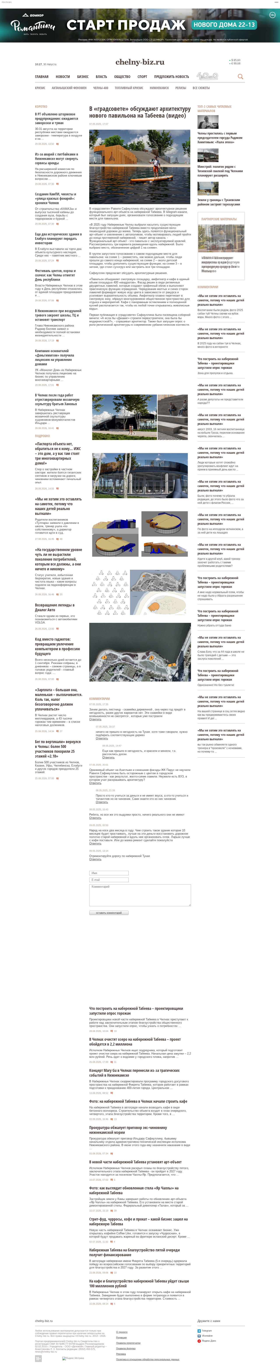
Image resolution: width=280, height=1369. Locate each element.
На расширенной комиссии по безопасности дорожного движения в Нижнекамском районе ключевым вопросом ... (58, 173)
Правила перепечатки (128, 1343)
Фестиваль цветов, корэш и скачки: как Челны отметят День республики (55, 275)
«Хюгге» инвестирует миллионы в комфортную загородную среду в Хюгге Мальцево (220, 264)
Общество (122, 76)
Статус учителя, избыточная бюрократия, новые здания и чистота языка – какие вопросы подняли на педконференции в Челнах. (55, 581)
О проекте (122, 1332)
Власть (101, 76)
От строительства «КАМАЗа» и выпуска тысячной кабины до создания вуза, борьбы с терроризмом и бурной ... (56, 213)
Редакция (121, 1337)
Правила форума (125, 1348)
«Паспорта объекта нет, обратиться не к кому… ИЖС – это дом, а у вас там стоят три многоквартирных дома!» (58, 453)
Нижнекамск (159, 88)
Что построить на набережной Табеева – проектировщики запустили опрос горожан (218, 363)
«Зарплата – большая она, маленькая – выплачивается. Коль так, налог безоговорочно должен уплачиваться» (58, 699)
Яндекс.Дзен (209, 1340)
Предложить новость (171, 76)
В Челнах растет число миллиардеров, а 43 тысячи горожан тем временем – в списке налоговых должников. (57, 720)
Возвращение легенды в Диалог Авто (55, 607)
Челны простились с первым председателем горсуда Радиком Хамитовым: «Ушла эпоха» (220, 137)
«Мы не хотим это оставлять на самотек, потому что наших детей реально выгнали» (58, 506)
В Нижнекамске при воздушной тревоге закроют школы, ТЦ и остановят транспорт (58, 315)
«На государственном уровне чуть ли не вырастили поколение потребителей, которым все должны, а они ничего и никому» (58, 559)
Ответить (95, 719)
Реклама (121, 1354)
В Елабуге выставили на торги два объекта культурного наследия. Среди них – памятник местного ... (58, 252)
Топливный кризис (129, 88)
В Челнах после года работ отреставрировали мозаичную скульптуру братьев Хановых (57, 399)
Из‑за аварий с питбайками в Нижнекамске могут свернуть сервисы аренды (56, 158)
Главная (42, 76)
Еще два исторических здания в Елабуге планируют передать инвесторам (58, 238)
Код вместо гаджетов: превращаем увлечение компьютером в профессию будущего (57, 646)
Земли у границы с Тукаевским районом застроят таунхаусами (219, 202)
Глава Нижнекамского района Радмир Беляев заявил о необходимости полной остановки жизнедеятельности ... (57, 330)
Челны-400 (100, 88)
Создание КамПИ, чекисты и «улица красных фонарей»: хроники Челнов (55, 198)
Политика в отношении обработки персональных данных (147, 1359)
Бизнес (83, 76)
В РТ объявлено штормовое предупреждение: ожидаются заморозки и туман (56, 118)
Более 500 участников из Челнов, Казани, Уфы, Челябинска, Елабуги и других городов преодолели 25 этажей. (58, 767)
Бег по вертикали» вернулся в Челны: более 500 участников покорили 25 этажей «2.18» (58, 749)
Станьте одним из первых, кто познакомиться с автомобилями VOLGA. (56, 619)
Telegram (207, 1330)
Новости (63, 76)
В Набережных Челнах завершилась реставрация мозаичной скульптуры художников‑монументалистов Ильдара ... (55, 416)
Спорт (142, 76)
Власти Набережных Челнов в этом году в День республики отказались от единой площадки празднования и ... (58, 290)
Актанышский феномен (69, 88)
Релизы (180, 88)
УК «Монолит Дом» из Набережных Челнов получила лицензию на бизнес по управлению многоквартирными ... (58, 375)
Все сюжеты (201, 88)
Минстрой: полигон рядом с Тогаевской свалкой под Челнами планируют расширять (220, 170)
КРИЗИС (40, 88)
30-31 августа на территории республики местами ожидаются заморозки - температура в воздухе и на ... (58, 133)
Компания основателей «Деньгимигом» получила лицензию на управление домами (54, 357)
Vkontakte (207, 1335)
